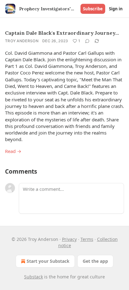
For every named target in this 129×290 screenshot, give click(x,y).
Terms (86, 239)
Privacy (69, 239)
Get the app (95, 261)
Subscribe (93, 9)
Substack (33, 277)
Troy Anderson (22, 40)
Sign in (116, 9)
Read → (13, 151)
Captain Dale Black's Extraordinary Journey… (62, 33)
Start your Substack (48, 261)
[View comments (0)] (87, 41)
